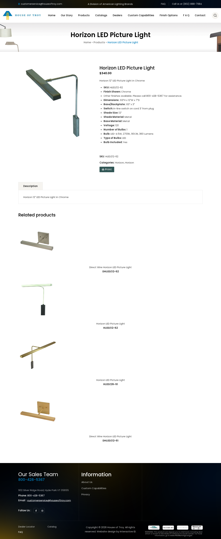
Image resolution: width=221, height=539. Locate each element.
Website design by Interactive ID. (116, 531)
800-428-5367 (31, 479)
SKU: (102, 156)
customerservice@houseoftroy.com (41, 4)
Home (51, 15)
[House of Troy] (21, 15)
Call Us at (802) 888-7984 (187, 4)
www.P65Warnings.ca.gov (181, 535)
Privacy (85, 494)
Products (84, 15)
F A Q (186, 15)
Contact (200, 15)
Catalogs (101, 15)
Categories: (106, 162)
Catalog (51, 526)
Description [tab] (30, 186)
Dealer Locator (26, 526)
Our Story (67, 15)
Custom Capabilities (141, 15)
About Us (86, 482)
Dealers (117, 15)
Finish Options (169, 15)
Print (108, 169)
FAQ (163, 4)
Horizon (119, 162)
